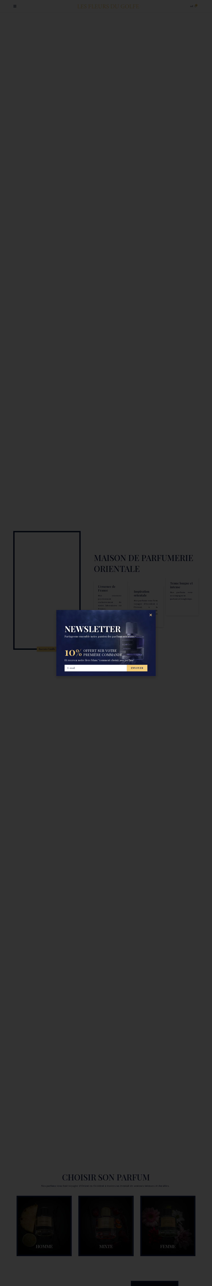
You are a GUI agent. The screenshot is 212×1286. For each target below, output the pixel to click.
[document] (106, 643)
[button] (150, 615)
